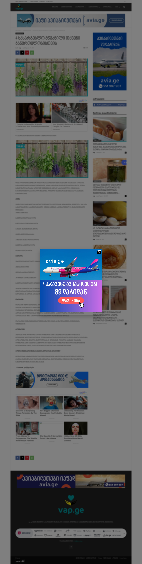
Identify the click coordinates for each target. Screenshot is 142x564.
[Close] (99, 252)
